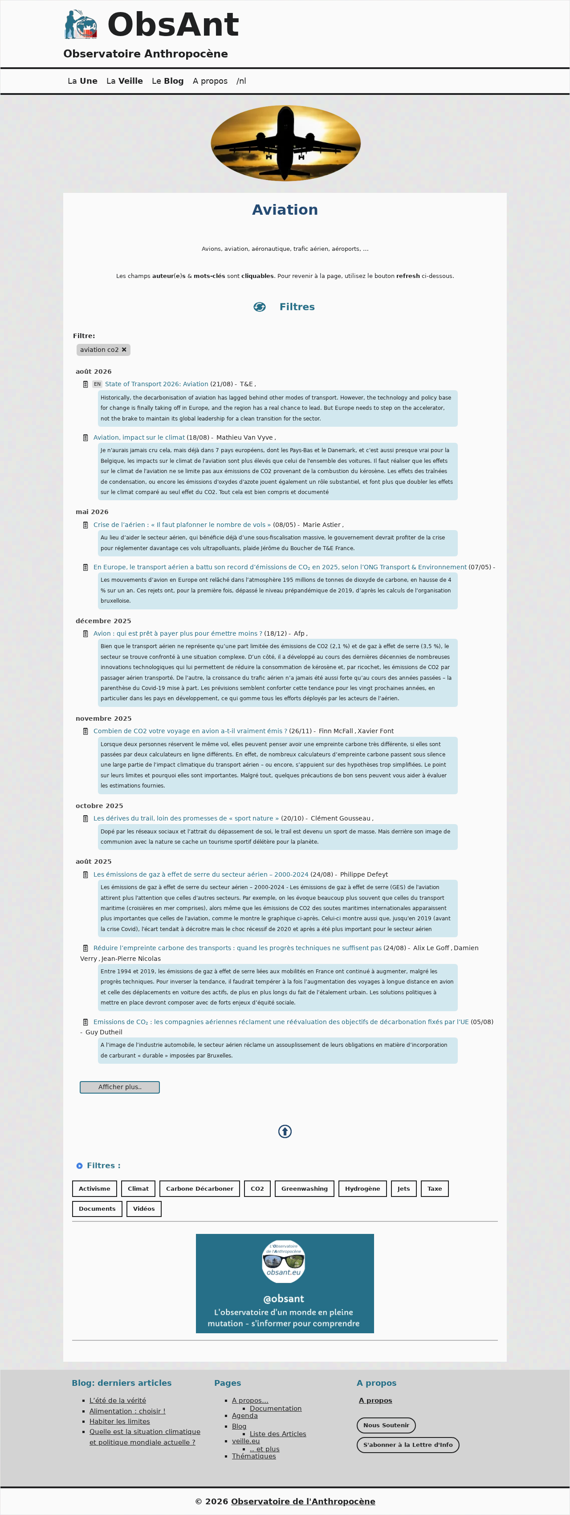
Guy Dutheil (104, 1032)
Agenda (245, 1416)
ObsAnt (173, 24)
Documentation (276, 1409)
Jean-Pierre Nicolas (131, 958)
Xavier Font (376, 731)
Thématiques (254, 1456)
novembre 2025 (104, 718)
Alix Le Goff (431, 947)
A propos (210, 81)
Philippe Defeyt (364, 874)
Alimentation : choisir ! (128, 1411)
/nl (241, 81)
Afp (299, 633)
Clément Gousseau (340, 818)
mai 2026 (92, 511)
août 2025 (94, 861)
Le (168, 81)
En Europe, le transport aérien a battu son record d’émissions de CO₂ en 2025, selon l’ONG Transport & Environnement (280, 567)
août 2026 (94, 371)
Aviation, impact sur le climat (139, 437)
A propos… (250, 1401)
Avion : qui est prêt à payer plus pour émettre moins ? (179, 633)
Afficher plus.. (120, 1086)
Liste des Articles (278, 1434)
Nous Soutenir (386, 1425)
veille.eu (246, 1441)
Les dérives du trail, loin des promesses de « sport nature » (186, 818)
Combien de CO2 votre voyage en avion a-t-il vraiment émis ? (190, 731)
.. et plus (265, 1449)
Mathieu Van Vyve (244, 437)
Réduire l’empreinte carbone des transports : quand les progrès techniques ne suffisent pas (238, 947)
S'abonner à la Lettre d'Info (408, 1444)
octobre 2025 (99, 805)
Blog (239, 1426)
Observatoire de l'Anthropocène (303, 1501)
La (83, 81)
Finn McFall (336, 731)
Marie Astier (322, 524)
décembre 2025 (103, 621)
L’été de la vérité (118, 1401)
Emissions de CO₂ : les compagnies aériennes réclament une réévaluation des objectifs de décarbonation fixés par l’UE (281, 1021)
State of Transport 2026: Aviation (157, 384)
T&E (246, 384)
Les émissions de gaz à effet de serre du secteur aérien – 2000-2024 (201, 874)
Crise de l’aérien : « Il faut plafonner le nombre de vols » (182, 524)
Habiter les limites (120, 1421)
